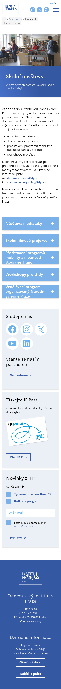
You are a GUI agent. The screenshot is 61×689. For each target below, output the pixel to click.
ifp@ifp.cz (30, 609)
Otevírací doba (30, 662)
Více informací (20, 375)
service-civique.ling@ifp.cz (27, 182)
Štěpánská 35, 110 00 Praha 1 (30, 617)
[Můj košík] (32, 9)
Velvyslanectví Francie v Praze (30, 654)
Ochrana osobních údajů (30, 649)
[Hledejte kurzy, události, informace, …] (46, 9)
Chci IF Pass (18, 457)
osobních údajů (23, 526)
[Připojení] (39, 9)
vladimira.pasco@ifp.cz (22, 178)
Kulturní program (26, 501)
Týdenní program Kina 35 (32, 494)
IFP (4, 19)
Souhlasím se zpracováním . (30, 524)
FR (51, 3)
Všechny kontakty (30, 621)
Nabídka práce (30, 673)
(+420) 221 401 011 (30, 613)
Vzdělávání (15, 19)
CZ (57, 3)
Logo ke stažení (30, 645)
